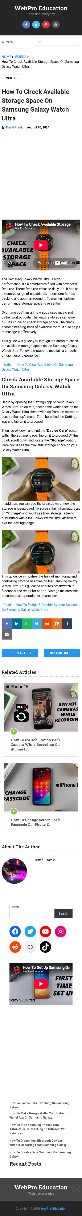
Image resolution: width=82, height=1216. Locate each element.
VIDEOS (11, 78)
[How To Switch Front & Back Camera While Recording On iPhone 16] (41, 707)
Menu (10, 41)
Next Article (60, 653)
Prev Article (21, 653)
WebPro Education (41, 8)
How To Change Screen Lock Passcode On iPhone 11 (35, 822)
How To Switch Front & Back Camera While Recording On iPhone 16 (36, 745)
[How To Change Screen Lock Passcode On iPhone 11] (41, 787)
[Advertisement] (41, 176)
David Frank (14, 127)
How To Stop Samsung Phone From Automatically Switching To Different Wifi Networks (37, 1129)
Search (14, 907)
